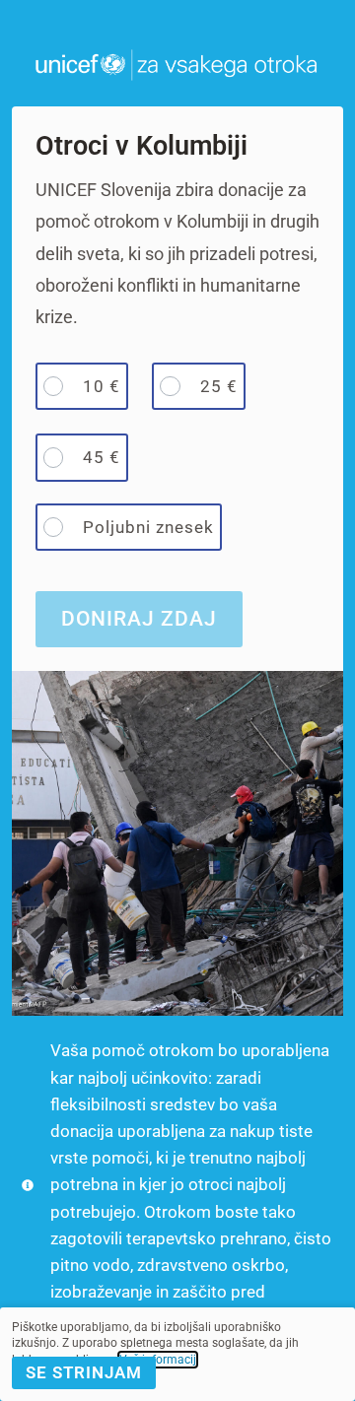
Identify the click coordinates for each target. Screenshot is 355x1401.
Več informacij (157, 1360)
